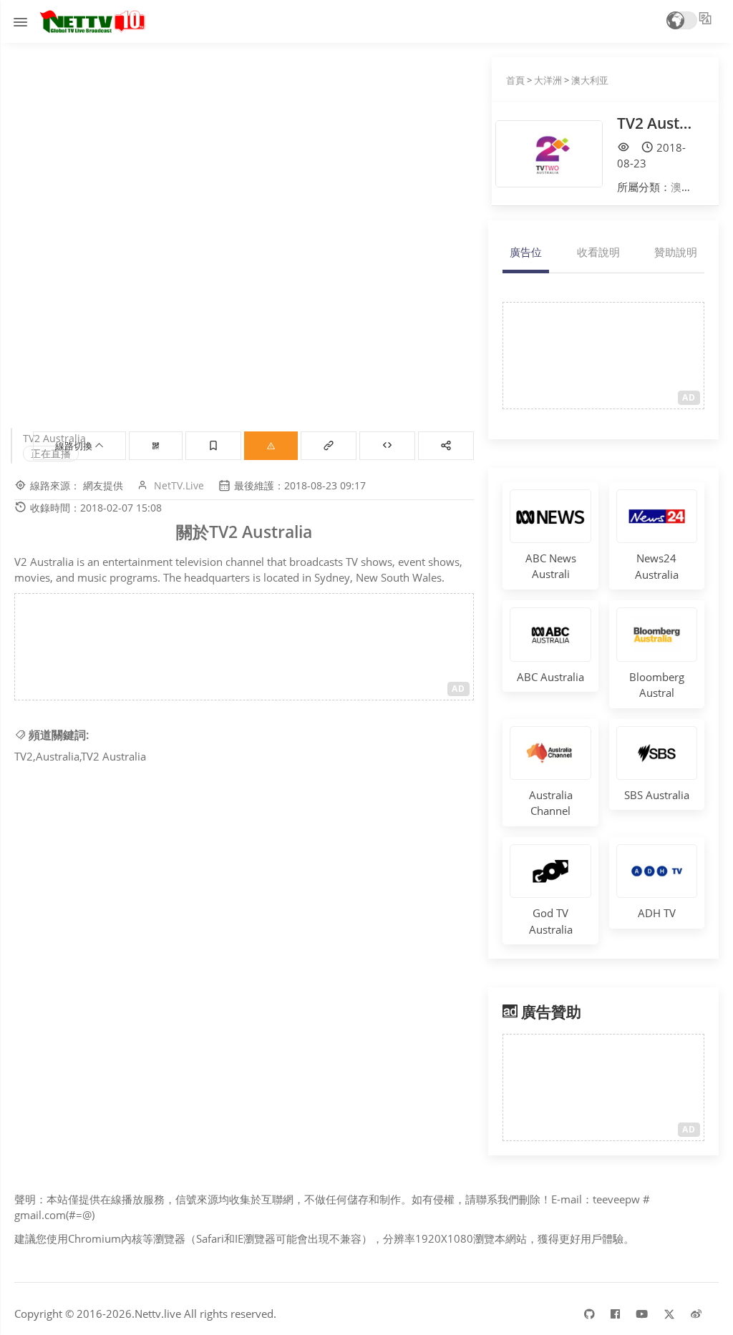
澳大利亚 (589, 80)
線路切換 (74, 445)
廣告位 (526, 252)
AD (458, 689)
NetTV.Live (179, 485)
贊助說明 (675, 252)
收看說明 (598, 252)
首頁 (515, 80)
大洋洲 (548, 80)
